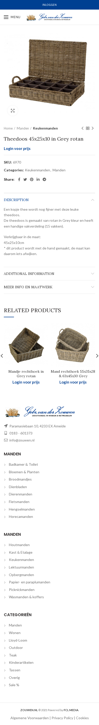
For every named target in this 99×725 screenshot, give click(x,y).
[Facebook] (19, 179)
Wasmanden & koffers (26, 597)
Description (16, 200)
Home (8, 128)
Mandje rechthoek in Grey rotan (26, 373)
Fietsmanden (19, 501)
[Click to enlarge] (13, 111)
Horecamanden (21, 516)
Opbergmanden (21, 575)
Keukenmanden (45, 128)
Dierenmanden (20, 494)
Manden (23, 128)
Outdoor (16, 647)
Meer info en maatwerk (28, 287)
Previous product (82, 128)
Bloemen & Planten (24, 472)
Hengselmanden (22, 509)
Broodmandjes (20, 479)
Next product (92, 128)
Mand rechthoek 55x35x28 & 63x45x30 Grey (73, 373)
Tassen (14, 670)
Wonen (15, 633)
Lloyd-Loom (18, 640)
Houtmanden (19, 545)
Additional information (29, 273)
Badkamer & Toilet (23, 464)
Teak (13, 655)
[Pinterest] (31, 179)
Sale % (14, 685)
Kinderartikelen (21, 662)
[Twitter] (25, 179)
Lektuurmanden (21, 567)
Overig (14, 677)
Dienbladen (18, 487)
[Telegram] (44, 179)
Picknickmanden (22, 589)
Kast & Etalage (20, 552)
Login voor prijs (17, 148)
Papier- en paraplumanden (29, 582)
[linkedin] (38, 179)
